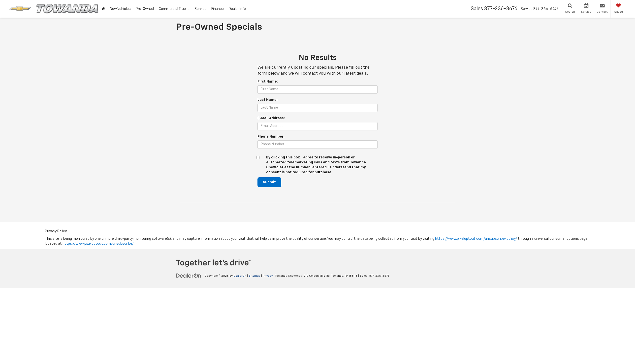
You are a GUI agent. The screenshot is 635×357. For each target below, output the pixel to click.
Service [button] (200, 9)
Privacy (268, 275)
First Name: (267, 81)
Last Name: (267, 100)
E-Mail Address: (271, 118)
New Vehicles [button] (120, 9)
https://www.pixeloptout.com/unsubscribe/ (98, 243)
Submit (269, 182)
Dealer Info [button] (237, 9)
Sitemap (254, 275)
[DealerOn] (188, 275)
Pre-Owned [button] (145, 9)
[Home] (103, 9)
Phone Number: (271, 136)
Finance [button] (217, 9)
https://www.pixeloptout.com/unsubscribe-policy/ (476, 238)
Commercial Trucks (174, 9)
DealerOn (239, 275)
